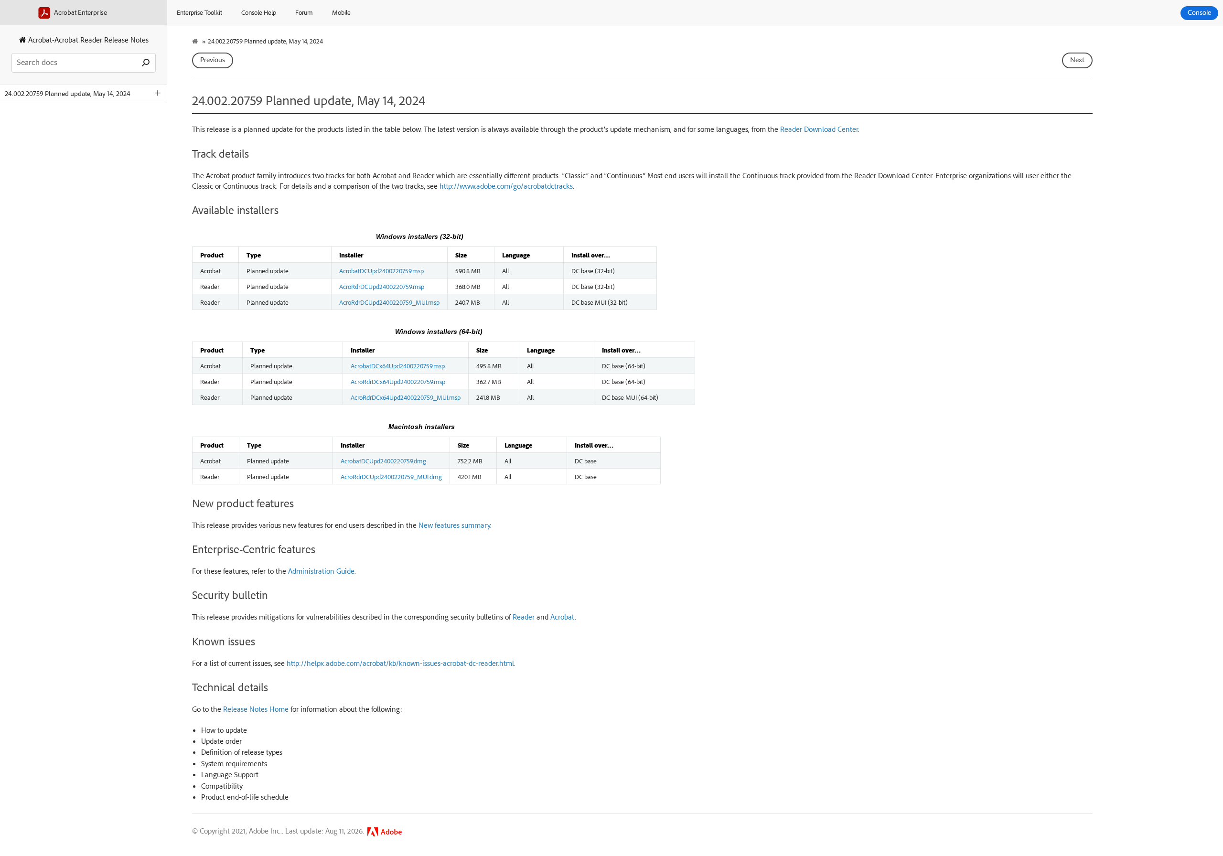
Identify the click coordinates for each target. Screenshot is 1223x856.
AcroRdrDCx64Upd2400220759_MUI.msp (406, 397)
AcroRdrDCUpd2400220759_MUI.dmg (391, 476)
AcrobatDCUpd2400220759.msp (381, 270)
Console (1199, 13)
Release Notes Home (256, 709)
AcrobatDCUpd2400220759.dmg (383, 460)
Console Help (258, 12)
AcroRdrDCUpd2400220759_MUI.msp (389, 302)
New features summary (454, 525)
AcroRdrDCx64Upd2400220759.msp (398, 381)
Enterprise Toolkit (199, 12)
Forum (304, 12)
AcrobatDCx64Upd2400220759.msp (398, 365)
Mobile (341, 12)
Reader (524, 616)
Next (1077, 60)
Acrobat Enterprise (80, 12)
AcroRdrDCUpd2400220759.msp (381, 286)
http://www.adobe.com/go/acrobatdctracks (506, 186)
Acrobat (562, 616)
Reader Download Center (819, 129)
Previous (212, 60)
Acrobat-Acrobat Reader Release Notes (87, 39)
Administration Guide (321, 571)
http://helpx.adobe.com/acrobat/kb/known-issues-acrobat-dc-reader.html (400, 663)
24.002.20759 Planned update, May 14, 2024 (67, 93)
